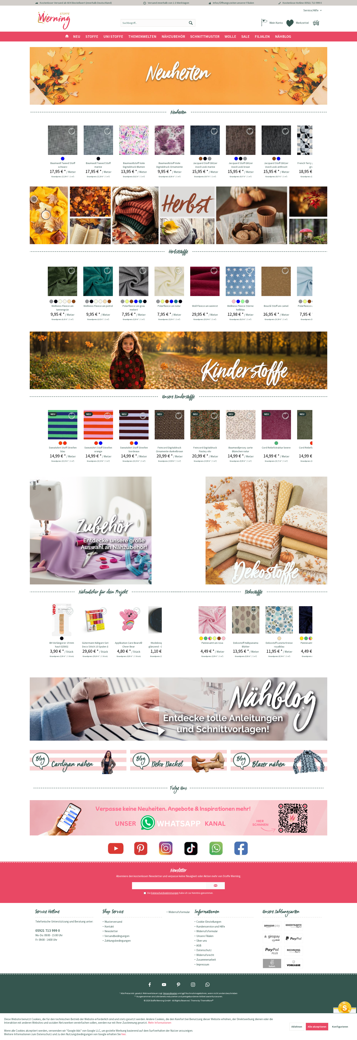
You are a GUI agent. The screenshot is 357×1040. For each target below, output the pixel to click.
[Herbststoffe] (178, 215)
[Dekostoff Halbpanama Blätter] (212, 620)
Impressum (202, 964)
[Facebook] (241, 848)
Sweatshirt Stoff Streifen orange (98, 449)
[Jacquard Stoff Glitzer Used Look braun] (240, 140)
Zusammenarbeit (206, 959)
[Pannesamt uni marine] (279, 620)
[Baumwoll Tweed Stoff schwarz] (62, 140)
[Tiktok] (191, 848)
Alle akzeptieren (317, 1026)
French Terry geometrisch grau (312, 164)
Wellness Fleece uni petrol (62, 306)
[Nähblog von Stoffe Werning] (178, 709)
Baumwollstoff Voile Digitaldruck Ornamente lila (169, 165)
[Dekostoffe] (266, 530)
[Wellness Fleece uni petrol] (62, 281)
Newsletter (111, 931)
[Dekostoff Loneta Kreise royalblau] (245, 620)
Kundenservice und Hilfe (210, 926)
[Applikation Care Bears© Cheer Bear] (128, 620)
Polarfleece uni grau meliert (98, 307)
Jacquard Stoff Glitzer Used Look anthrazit (276, 164)
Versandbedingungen (116, 936)
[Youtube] (115, 848)
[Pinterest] (141, 848)
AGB (198, 945)
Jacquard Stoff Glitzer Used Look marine (205, 164)
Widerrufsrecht (205, 955)
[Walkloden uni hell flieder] (311, 281)
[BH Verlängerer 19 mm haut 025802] (61, 620)
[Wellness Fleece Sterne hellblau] (204, 281)
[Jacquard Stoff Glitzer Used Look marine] (205, 140)
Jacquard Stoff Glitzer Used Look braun (241, 164)
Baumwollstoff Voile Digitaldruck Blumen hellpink (134, 165)
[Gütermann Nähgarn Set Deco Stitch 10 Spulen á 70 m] (95, 620)
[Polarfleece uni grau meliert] (98, 281)
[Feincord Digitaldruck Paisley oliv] (205, 424)
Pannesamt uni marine (279, 642)
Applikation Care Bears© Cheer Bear (128, 644)
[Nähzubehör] (91, 530)
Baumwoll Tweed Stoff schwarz (62, 164)
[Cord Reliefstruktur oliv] (312, 424)
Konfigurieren (340, 1026)
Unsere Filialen (204, 936)
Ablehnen (296, 1026)
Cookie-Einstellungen (208, 921)
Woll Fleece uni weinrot (169, 306)
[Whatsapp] (216, 848)
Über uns (201, 940)
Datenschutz (204, 950)
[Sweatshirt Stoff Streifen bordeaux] (134, 424)
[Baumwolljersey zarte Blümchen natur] (240, 424)
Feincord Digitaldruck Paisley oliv (205, 449)
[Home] (66, 36)
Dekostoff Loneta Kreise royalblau (245, 644)
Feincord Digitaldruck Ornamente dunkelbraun (169, 449)
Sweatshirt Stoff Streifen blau (63, 449)
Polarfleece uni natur (133, 306)
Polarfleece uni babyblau (276, 306)
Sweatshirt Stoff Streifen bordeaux (134, 449)
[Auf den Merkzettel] (72, 271)
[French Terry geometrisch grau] (312, 140)
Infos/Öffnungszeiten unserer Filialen (233, 2)
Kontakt (109, 926)
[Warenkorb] (316, 22)
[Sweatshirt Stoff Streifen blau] (62, 424)
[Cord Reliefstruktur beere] (276, 424)
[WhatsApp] (207, 984)
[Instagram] (166, 848)
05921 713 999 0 (313, 2)
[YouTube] (164, 984)
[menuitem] (311, 10)
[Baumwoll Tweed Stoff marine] (98, 140)
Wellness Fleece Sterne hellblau (205, 307)
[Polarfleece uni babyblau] (276, 281)
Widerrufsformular (179, 912)
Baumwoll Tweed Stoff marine (98, 164)
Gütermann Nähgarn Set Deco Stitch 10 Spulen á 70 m (95, 644)
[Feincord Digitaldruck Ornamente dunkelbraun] (169, 424)
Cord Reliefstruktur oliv (312, 447)
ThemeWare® (206, 1000)
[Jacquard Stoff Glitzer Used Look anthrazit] (276, 140)
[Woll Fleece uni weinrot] (169, 281)
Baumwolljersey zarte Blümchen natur (241, 449)
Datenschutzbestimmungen (164, 893)
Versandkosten (170, 993)
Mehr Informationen (159, 1022)
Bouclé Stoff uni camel (240, 306)
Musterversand (113, 921)
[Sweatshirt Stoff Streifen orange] (98, 424)
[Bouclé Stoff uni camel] (240, 281)
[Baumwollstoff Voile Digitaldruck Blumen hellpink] (134, 140)
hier (123, 1034)
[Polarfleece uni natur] (133, 281)
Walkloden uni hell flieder (311, 306)
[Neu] (178, 76)
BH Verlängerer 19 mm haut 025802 (61, 644)
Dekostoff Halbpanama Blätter (212, 644)
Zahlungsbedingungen (117, 940)
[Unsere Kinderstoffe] (178, 360)
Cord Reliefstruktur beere (276, 447)
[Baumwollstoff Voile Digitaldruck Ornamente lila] (169, 140)
